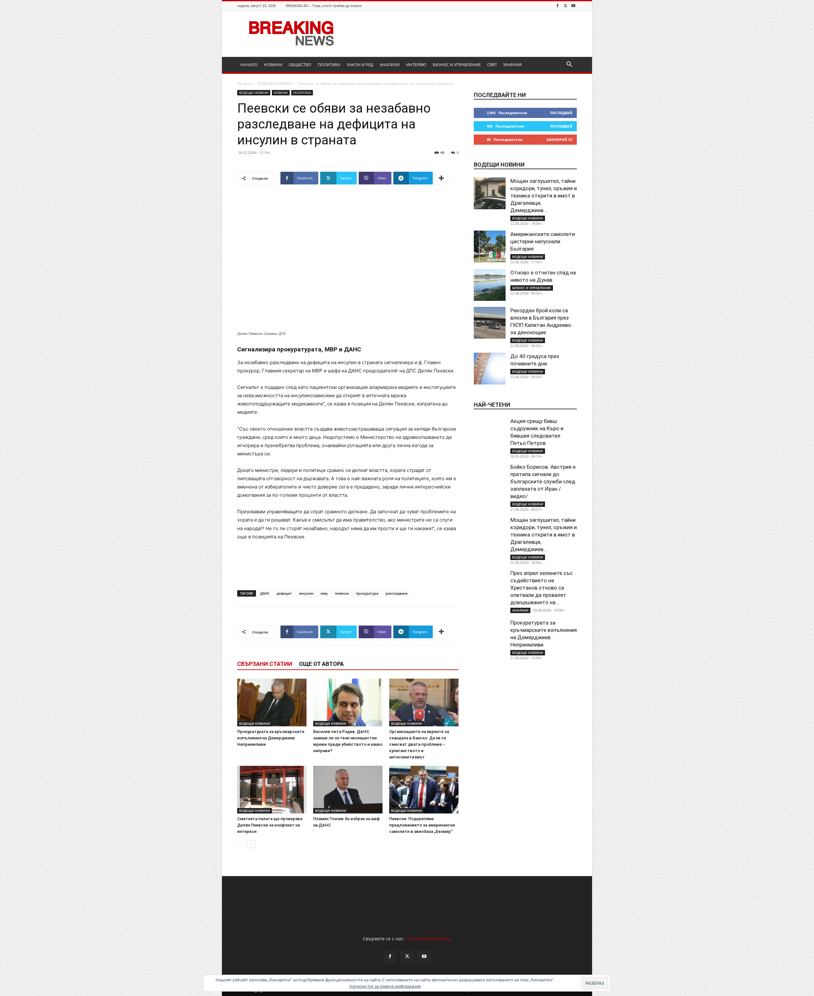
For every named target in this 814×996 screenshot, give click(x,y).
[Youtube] (573, 5)
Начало (244, 83)
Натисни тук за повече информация (385, 986)
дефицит (284, 593)
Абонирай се (559, 139)
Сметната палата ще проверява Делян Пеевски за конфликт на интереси (269, 825)
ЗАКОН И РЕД (360, 64)
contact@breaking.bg (428, 939)
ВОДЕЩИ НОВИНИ (274, 83)
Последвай (561, 112)
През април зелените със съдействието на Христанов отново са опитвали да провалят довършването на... (541, 587)
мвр (324, 593)
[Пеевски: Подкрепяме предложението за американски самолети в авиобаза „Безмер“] (424, 789)
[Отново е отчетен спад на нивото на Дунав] (490, 285)
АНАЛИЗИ (390, 64)
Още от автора (321, 664)
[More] (441, 178)
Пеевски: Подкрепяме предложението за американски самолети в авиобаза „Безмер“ (422, 825)
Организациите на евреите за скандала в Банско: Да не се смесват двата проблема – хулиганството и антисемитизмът (419, 744)
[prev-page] (241, 844)
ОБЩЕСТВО (300, 64)
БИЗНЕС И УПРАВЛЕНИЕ (457, 64)
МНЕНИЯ (512, 64)
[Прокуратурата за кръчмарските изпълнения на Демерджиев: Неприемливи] (272, 702)
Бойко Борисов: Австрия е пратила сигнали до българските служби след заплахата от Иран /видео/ (543, 481)
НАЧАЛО (249, 64)
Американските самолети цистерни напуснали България (542, 241)
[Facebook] (557, 5)
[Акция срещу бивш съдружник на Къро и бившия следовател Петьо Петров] (490, 433)
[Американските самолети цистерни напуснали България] (490, 246)
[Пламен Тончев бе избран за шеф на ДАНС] (348, 789)
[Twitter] (565, 5)
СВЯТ (492, 64)
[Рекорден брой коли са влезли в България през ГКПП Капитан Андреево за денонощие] (490, 323)
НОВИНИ (273, 64)
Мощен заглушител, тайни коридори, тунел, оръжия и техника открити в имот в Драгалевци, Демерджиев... (543, 195)
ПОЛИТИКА (329, 64)
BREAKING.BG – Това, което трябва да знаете (324, 5)
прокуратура (367, 593)
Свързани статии (264, 664)
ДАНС (265, 593)
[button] (569, 65)
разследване (396, 593)
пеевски (342, 593)
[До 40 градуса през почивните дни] (490, 368)
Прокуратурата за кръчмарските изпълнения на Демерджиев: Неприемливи (270, 738)
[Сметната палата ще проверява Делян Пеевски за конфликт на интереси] (272, 789)
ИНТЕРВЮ (416, 64)
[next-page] (251, 844)
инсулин (306, 593)
